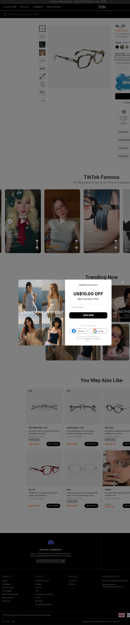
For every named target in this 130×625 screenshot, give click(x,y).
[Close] (122, 282)
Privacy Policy (88, 338)
